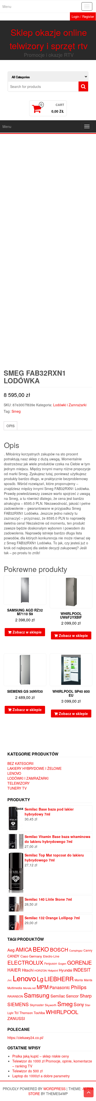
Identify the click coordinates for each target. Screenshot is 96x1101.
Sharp (86, 995)
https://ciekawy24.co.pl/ (25, 1037)
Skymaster (37, 1005)
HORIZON (40, 970)
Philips (78, 987)
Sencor (72, 996)
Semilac (57, 996)
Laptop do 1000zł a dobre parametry (41, 1075)
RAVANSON (15, 996)
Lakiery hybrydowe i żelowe (34, 768)
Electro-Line (51, 956)
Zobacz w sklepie (27, 632)
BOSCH (59, 949)
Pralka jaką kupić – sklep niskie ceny (40, 1056)
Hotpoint (53, 970)
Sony (79, 1004)
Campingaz (75, 950)
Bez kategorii (20, 763)
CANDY (13, 956)
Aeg (11, 950)
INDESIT (82, 969)
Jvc (9, 980)
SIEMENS (18, 1004)
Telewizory (18, 783)
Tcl (16, 1012)
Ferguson (50, 963)
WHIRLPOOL (62, 1012)
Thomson (26, 1012)
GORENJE (79, 962)
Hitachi (27, 970)
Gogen (62, 963)
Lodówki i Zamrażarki (69, 404)
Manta (79, 980)
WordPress (54, 1088)
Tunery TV (17, 788)
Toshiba (39, 1012)
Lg (40, 978)
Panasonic (59, 987)
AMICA (24, 949)
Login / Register (83, 16)
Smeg (16, 411)
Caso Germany (31, 956)
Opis (10, 425)
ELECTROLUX (25, 962)
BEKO (41, 949)
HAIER (14, 970)
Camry (87, 950)
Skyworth (50, 1005)
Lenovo (14, 773)
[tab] (10, 425)
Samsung (36, 995)
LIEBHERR (59, 978)
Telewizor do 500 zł (27, 1070)
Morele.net (29, 988)
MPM (42, 987)
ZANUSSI (16, 1018)
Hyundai (65, 970)
